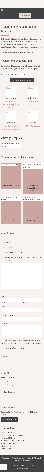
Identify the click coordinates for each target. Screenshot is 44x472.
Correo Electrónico (8, 315)
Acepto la (14, 348)
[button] (15, 15)
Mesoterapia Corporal (11, 185)
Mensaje (5, 323)
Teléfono (5, 307)
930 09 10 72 (12, 377)
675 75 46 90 (10, 381)
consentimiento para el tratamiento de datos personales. (23, 343)
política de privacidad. (18, 348)
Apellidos (25, 303)
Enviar (5, 356)
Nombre (5, 296)
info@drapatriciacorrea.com (15, 385)
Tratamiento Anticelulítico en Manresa (33, 187)
